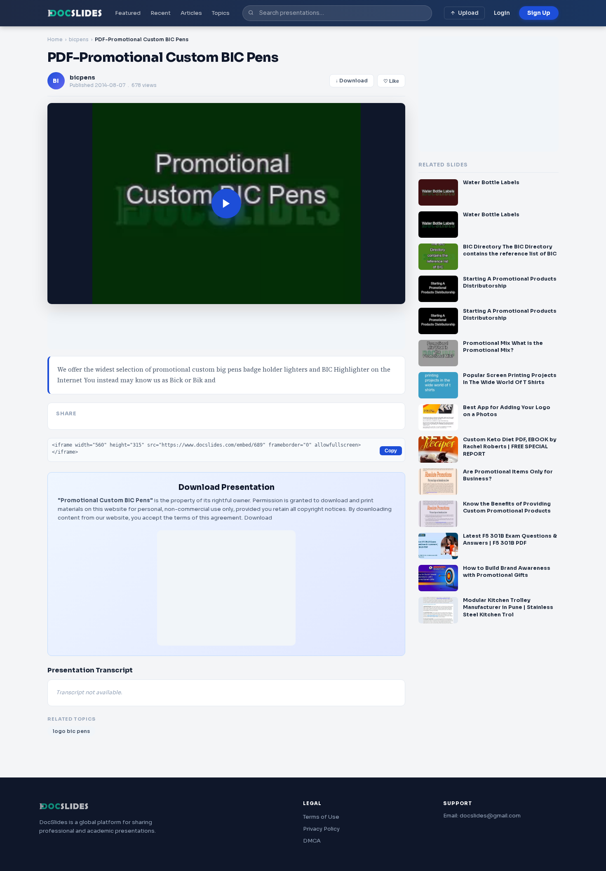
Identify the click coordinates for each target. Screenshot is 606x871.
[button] (226, 203)
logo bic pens (71, 731)
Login (502, 12)
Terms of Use (321, 816)
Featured (128, 12)
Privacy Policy (321, 828)
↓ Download (352, 80)
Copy (391, 450)
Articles (191, 12)
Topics (221, 12)
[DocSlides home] (74, 13)
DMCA (312, 840)
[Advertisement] (226, 588)
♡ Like (391, 81)
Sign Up (538, 12)
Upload (468, 12)
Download (258, 517)
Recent (160, 12)
